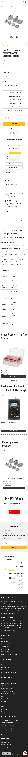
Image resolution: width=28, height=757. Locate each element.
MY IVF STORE (5, 664)
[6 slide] (12, 434)
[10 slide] (20, 434)
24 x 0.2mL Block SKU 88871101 (13, 85)
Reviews (3, 662)
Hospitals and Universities (9, 654)
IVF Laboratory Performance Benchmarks (13, 623)
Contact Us (4, 681)
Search (3, 639)
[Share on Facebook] (11, 133)
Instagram (4, 712)
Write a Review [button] (14, 164)
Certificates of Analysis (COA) (10, 683)
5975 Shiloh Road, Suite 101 (9, 720)
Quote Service (5, 696)
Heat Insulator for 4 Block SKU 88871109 (15, 110)
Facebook (4, 709)
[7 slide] (14, 434)
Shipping (4, 657)
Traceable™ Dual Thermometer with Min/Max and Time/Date (7, 583)
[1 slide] (12, 380)
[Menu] (2, 2)
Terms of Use (5, 646)
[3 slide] (16, 380)
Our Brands (4, 641)
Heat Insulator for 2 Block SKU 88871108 (15, 107)
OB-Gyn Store (5, 742)
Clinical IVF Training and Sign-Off (11, 628)
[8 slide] (16, 434)
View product (13, 376)
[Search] (26, 2)
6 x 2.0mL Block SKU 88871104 (13, 96)
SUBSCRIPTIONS (6, 667)
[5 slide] (9, 434)
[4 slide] (7, 434)
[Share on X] (14, 133)
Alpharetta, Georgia (7, 722)
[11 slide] (22, 434)
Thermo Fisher (7, 60)
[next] (26, 359)
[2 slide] (14, 380)
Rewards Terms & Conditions (9, 672)
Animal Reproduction (7, 747)
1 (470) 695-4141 (6, 728)
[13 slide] (26, 434)
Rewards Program (6, 670)
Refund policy (5, 699)
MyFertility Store (6, 744)
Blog (2, 704)
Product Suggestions (7, 688)
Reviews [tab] (8, 172)
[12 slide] (24, 434)
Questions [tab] (8, 176)
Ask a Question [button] (14, 167)
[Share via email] (17, 133)
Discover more (14, 512)
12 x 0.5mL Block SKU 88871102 (13, 89)
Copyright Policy (6, 651)
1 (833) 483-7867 (6, 731)
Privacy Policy (5, 649)
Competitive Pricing (7, 691)
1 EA (6, 76)
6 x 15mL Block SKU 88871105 (13, 99)
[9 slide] (18, 434)
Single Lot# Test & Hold (8, 693)
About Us (4, 686)
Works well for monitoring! (13, 573)
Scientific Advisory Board (8, 630)
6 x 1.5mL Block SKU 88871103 (13, 92)
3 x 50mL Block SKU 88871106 (13, 103)
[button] (19, 220)
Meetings (4, 701)
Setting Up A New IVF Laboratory (11, 621)
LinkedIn (3, 706)
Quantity (6, 115)
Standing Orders (6, 659)
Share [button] (8, 217)
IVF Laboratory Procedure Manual (11, 625)
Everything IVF (5, 644)
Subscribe (14, 547)
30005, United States (7, 725)
